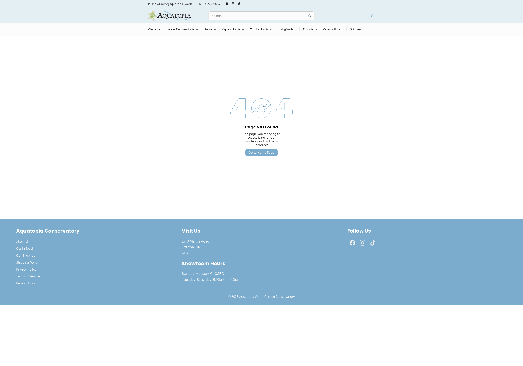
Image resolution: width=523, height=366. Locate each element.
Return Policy (26, 283)
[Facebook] (352, 243)
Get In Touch (25, 248)
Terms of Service (28, 276)
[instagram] (233, 4)
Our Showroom (27, 255)
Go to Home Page (261, 152)
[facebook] (227, 4)
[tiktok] (239, 4)
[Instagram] (363, 243)
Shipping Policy (27, 262)
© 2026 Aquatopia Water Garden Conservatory (261, 297)
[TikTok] (373, 243)
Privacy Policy (26, 269)
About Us (22, 242)
